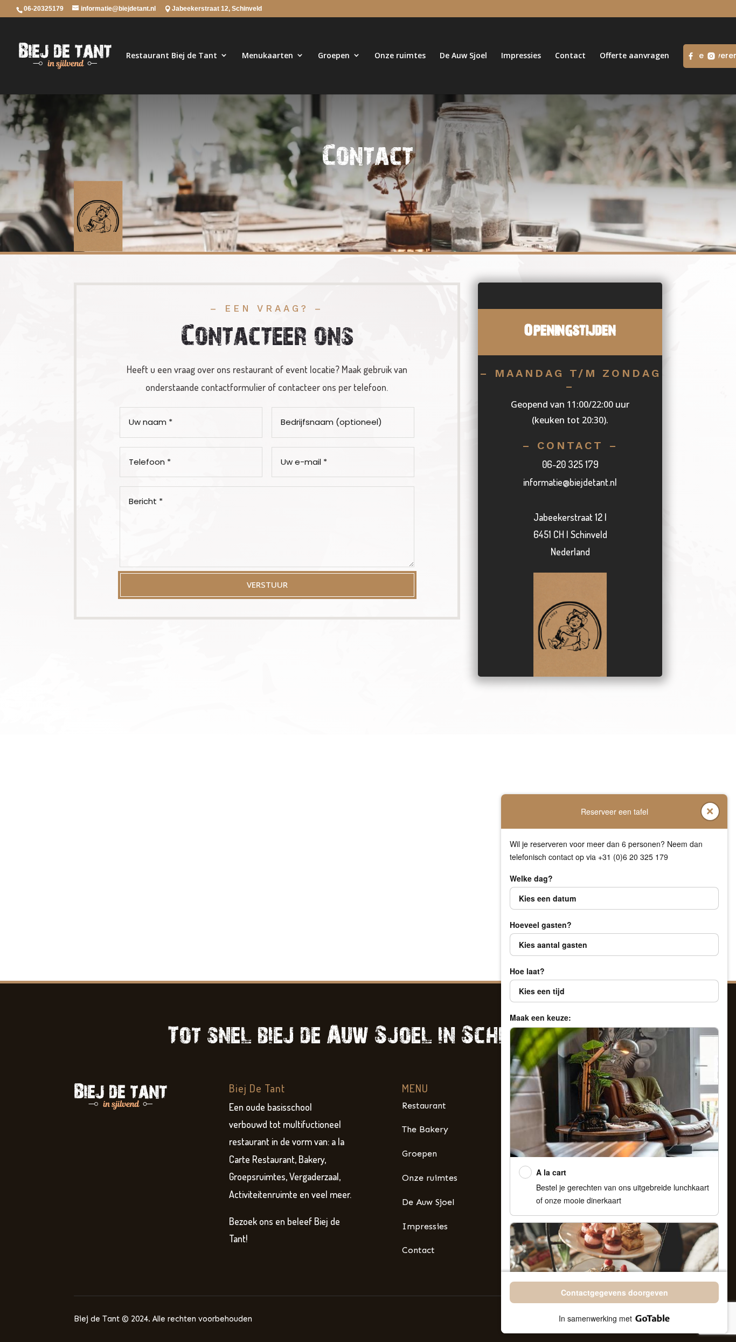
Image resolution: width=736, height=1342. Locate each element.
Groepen (334, 55)
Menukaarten (267, 55)
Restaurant (424, 1105)
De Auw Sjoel (463, 55)
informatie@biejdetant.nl (570, 482)
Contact (570, 55)
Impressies (521, 55)
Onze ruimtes (400, 55)
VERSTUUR (267, 584)
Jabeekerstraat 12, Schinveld (217, 8)
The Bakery (425, 1129)
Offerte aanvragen (634, 55)
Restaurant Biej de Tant (171, 55)
